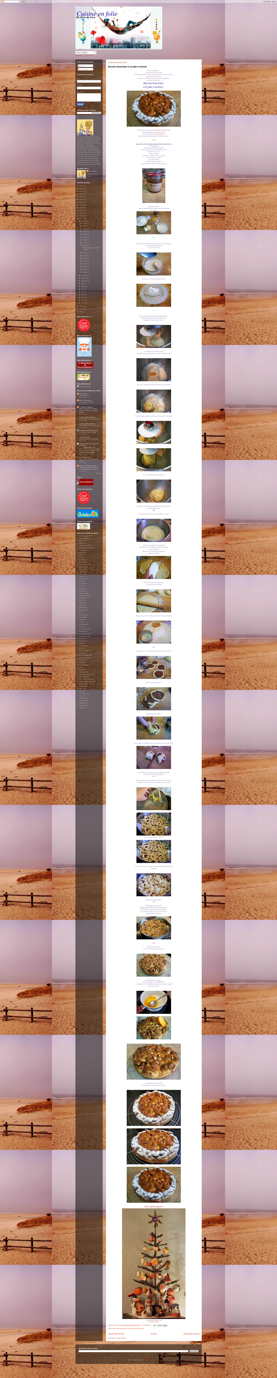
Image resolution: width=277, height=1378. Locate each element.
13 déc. (85, 258)
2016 (81, 213)
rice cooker (82, 686)
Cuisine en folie (96, 13)
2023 (81, 194)
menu (80, 627)
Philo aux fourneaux (85, 400)
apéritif (81, 552)
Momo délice (83, 394)
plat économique (84, 655)
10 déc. (85, 261)
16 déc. (85, 256)
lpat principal (83, 624)
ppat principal (83, 665)
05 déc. (85, 266)
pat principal (82, 646)
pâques (81, 643)
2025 (81, 188)
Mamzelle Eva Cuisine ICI (162, 130)
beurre (80, 557)
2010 (81, 312)
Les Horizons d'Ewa (85, 457)
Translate (89, 55)
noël (80, 639)
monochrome (82, 636)
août (82, 284)
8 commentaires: (146, 1325)
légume (81, 617)
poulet (81, 662)
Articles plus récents (116, 1333)
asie (80, 555)
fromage (81, 591)
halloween (82, 607)
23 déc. (85, 237)
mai (82, 292)
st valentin (82, 701)
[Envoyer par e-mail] (158, 1325)
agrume (81, 541)
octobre (83, 278)
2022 (81, 197)
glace (80, 600)
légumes (81, 619)
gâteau (124, 1328)
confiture (81, 572)
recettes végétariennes (137, 1328)
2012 (81, 309)
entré (80, 586)
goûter (128, 1328)
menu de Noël (83, 629)
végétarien (82, 705)
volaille (81, 708)
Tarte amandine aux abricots (86, 402)
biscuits (81, 560)
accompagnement (84, 536)
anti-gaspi (82, 550)
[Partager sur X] (162, 1325)
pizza (80, 653)
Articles (82, 66)
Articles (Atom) (121, 1338)
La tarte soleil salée (84, 395)
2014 (81, 219)
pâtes (80, 648)
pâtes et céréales (83, 650)
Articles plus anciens (191, 1333)
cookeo (81, 574)
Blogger (146, 1360)
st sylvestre (82, 698)
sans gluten (82, 693)
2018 (81, 208)
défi (80, 581)
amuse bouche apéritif (85, 548)
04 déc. (85, 269)
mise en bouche (83, 634)
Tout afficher (98, 473)
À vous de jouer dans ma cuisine (87, 432)
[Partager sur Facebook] (164, 1325)
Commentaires (84, 69)
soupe (80, 696)
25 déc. (85, 232)
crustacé (81, 579)
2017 (81, 210)
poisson (81, 660)
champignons (83, 564)
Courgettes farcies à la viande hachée (88, 439)
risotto (81, 689)
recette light (82, 672)
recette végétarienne (85, 674)
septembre (84, 281)
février (83, 300)
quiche (81, 670)
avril (82, 295)
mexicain (81, 631)
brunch (115, 1328)
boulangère (161, 134)
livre (80, 622)
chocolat (154, 74)
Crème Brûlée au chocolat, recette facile (89, 419)
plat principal (83, 658)
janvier (83, 303)
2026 (81, 186)
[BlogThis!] (160, 1325)
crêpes (80, 576)
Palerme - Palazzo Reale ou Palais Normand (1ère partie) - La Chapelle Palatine (88, 410)
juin (82, 289)
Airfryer (81, 543)
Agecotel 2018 (83, 538)
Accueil (154, 1333)
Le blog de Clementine (86, 407)
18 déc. (85, 253)
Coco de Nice (93, 171)
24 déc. (85, 234)
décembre (84, 221)
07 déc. (85, 264)
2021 (81, 199)
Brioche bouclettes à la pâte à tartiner (127, 66)
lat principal (82, 615)
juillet (83, 286)
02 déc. (85, 272)
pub (80, 667)
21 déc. (85, 242)
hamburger (82, 610)
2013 (81, 306)
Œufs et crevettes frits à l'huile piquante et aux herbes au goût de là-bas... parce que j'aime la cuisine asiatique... (89, 450)
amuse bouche (83, 545)
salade (80, 691)
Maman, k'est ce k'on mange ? (88, 466)
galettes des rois (83, 595)
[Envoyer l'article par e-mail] (154, 1325)
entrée (80, 588)
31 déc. (85, 223)
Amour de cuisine (84, 437)
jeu (80, 612)
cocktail (81, 569)
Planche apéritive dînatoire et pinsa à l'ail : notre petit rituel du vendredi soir (89, 468)
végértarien (82, 703)
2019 (81, 205)
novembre (84, 275)
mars (82, 297)
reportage (81, 684)
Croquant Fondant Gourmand (88, 430)
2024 (81, 191)
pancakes (81, 641)
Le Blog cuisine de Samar (87, 417)
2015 (81, 216)
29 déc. (85, 226)
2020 (81, 202)
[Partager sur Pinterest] (166, 1325)
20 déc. (85, 245)
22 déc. (85, 240)
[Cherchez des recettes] (84, 386)
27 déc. (85, 229)
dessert (120, 1328)
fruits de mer (82, 593)
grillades (81, 605)
